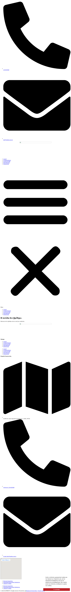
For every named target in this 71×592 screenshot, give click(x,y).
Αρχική (5, 159)
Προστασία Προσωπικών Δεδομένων (11, 582)
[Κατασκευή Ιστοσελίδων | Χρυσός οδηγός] (35, 590)
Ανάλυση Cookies (7, 583)
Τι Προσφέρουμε (7, 160)
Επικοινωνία (6, 164)
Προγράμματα (6, 162)
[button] (35, 237)
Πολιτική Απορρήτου (8, 581)
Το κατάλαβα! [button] (56, 589)
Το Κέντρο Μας (6, 161)
